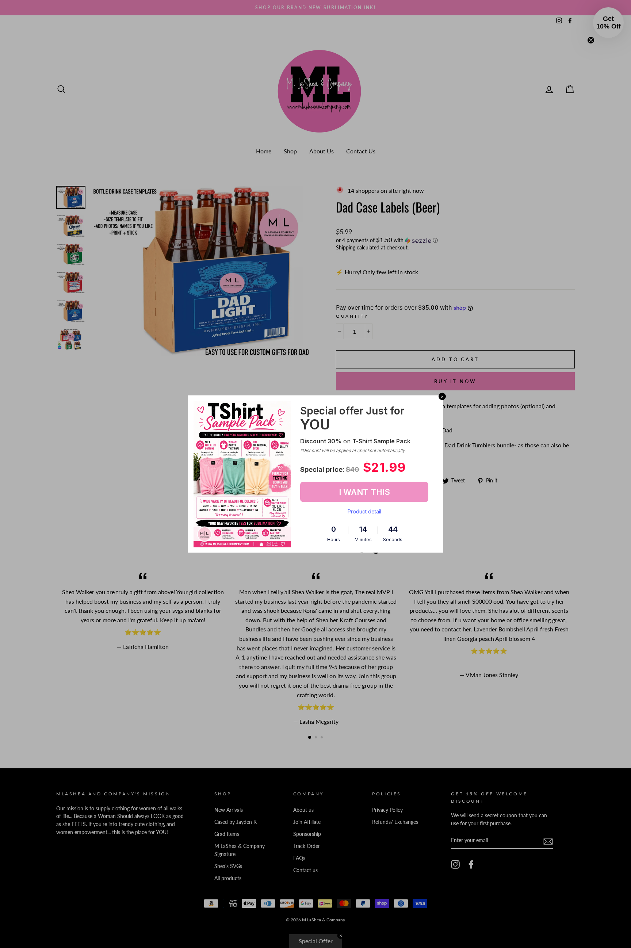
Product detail (364, 511)
